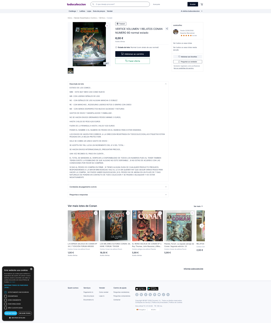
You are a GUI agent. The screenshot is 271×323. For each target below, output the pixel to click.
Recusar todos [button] (25, 313)
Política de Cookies (175, 302)
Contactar (116, 300)
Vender (110, 11)
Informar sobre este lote (193, 269)
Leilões (82, 11)
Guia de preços (99, 11)
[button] (118, 84)
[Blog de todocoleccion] (168, 294)
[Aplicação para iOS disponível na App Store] (140, 288)
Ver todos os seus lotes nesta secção (185, 48)
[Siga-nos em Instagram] (136, 294)
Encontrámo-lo (89, 300)
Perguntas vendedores (121, 292)
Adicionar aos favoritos (189, 57)
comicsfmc (177, 25)
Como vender (103, 292)
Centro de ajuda (119, 288)
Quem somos (73, 288)
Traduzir (122, 24)
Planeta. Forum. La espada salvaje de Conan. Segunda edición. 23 (179, 245)
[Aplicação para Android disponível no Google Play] (152, 288)
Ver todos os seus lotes (182, 43)
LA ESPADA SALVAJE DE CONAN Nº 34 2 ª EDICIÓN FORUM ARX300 (82, 245)
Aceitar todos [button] (10, 313)
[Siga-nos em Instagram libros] (141, 294)
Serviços (87, 288)
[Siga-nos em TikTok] (163, 294)
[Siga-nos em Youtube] (159, 294)
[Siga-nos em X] (150, 294)
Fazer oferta (134, 61)
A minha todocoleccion (190, 11)
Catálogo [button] (73, 11)
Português (142, 309)
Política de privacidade (160, 302)
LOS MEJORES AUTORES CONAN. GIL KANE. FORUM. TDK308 (115, 245)
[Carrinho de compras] (202, 4)
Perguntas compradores (121, 296)
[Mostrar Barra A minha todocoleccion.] (201, 11)
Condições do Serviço (142, 302)
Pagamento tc (88, 292)
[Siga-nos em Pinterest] (154, 294)
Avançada (156, 4)
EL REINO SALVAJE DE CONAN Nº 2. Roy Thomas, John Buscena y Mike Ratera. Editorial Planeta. (147, 245)
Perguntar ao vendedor (189, 62)
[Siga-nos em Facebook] (145, 294)
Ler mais (12, 282)
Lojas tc (101, 296)
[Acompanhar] (107, 26)
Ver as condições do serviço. (184, 68)
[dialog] (18, 293)
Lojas (89, 11)
